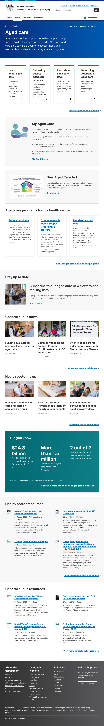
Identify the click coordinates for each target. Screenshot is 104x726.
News (86, 6)
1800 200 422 (51, 151)
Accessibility (34, 677)
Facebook (57, 680)
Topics (17, 18)
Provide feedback (87, 684)
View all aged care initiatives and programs (77, 264)
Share (93, 26)
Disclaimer (33, 683)
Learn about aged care (15, 73)
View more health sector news (84, 424)
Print (84, 26)
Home (9, 18)
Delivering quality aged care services (39, 75)
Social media (34, 691)
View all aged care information (84, 110)
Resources (38, 18)
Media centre (59, 671)
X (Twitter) (58, 685)
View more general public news (83, 368)
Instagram (57, 691)
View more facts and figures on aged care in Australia (67, 486)
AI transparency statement (15, 683)
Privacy (32, 686)
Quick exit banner (36, 689)
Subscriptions (34, 694)
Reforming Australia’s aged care (87, 73)
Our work (27, 18)
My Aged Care (39, 159)
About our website (36, 674)
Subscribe (35, 303)
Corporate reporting (13, 680)
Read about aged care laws (64, 73)
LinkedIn (57, 682)
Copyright (33, 680)
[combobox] (74, 10)
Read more (52, 193)
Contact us (94, 6)
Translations (92, 18)
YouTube (57, 688)
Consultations (59, 677)
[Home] (27, 7)
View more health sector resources (81, 575)
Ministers (79, 6)
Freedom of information (14, 686)
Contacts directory (12, 691)
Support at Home (19, 220)
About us (64, 6)
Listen (75, 26)
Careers (72, 6)
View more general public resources (81, 651)
